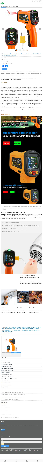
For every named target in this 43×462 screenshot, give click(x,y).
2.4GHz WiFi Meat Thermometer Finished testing (10, 399)
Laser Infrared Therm (11, 354)
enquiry (16, 352)
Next (40, 29)
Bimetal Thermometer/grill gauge (7, 370)
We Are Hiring (4, 389)
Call (16, 461)
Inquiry (27, 461)
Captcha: (2, 440)
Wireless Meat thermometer (7, 364)
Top (37, 461)
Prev (3, 29)
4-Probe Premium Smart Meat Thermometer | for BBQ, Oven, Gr (13, 394)
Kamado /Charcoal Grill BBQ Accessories (9, 378)
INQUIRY (5, 68)
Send (5, 446)
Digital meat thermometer (6, 360)
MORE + (2, 429)
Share (5, 461)
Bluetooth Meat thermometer (7, 366)
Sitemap (34, 449)
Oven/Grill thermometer (6, 372)
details (6, 352)
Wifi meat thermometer (6, 362)
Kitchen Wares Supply (6, 380)
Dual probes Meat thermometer (7, 368)
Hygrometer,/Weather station (7, 374)
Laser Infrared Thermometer (7, 384)
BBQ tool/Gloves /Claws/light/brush (8, 376)
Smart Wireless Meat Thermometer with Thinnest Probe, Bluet (13, 392)
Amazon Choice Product (6, 382)
